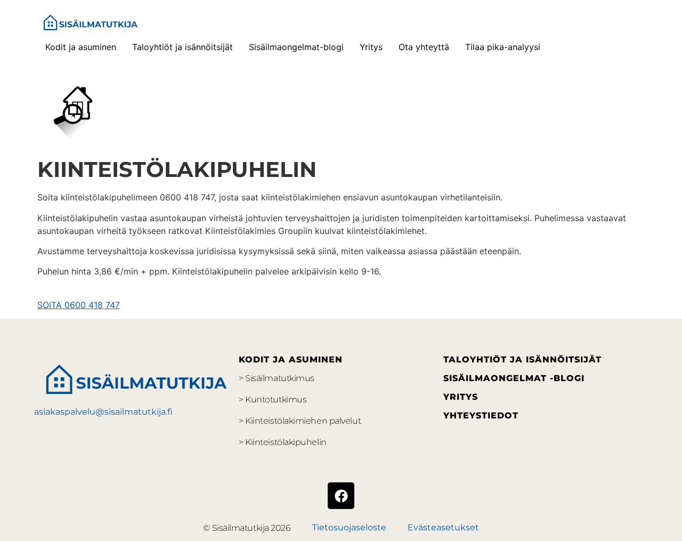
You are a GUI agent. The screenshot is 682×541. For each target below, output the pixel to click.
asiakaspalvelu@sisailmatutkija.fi (103, 412)
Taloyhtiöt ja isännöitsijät (182, 47)
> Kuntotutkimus (272, 399)
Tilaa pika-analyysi (502, 47)
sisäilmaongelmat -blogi (513, 378)
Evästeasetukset (443, 527)
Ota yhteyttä (424, 47)
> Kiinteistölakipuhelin (283, 442)
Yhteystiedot (480, 415)
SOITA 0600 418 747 (78, 305)
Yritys (371, 47)
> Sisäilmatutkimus (276, 378)
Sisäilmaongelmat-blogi (296, 47)
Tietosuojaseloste (349, 527)
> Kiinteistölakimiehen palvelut (300, 421)
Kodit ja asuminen (80, 47)
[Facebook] (341, 495)
